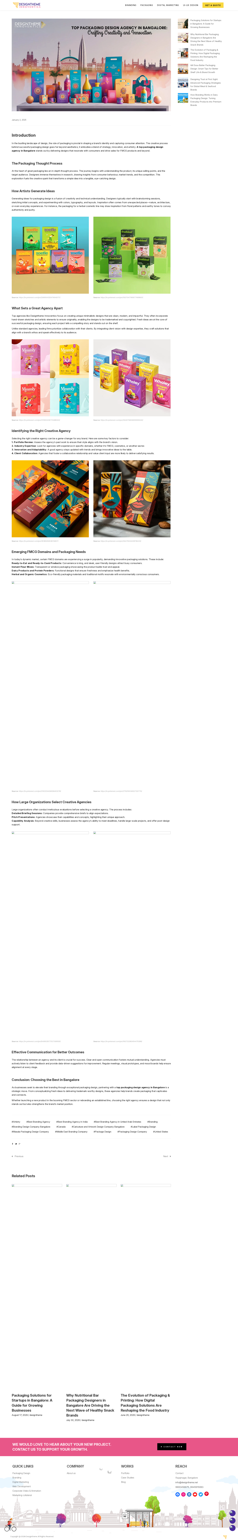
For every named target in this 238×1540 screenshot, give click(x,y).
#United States (160, 1131)
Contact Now (173, 1447)
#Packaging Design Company (132, 1131)
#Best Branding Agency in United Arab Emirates (117, 1121)
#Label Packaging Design (143, 1126)
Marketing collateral (22, 1495)
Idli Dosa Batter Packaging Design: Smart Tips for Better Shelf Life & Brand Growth (204, 68)
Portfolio (125, 1473)
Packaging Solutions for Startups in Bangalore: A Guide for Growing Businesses (205, 23)
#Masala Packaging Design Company (30, 1131)
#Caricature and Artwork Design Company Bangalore (98, 1126)
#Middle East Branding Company (71, 1131)
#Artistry (16, 1121)
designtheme (36, 1415)
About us (71, 1473)
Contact (179, 1473)
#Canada (61, 1126)
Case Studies (127, 1477)
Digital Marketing (20, 1482)
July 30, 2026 (73, 1420)
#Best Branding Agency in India (72, 1121)
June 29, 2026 (128, 1415)
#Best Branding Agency (38, 1121)
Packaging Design (21, 1473)
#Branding (152, 1121)
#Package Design (102, 1131)
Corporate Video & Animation (26, 1490)
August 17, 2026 (20, 1415)
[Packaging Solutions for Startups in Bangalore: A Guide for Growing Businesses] (37, 1287)
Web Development (21, 1486)
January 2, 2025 (19, 120)
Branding (16, 1477)
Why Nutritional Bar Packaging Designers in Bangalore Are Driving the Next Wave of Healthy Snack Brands (90, 1405)
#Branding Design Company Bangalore (31, 1126)
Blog (123, 1482)
